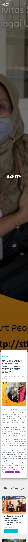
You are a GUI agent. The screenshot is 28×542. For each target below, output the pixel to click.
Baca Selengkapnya (10, 530)
